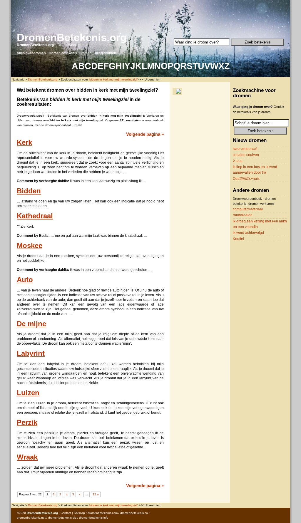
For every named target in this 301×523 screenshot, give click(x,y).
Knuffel (238, 239)
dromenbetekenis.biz (62, 517)
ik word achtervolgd (248, 233)
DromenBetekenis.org (72, 37)
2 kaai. (238, 161)
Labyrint (31, 353)
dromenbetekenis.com (103, 512)
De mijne (31, 324)
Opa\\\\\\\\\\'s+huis (246, 179)
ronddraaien (242, 215)
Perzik (27, 422)
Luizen (28, 393)
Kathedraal (35, 216)
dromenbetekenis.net (31, 517)
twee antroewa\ (245, 149)
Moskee (29, 245)
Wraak (27, 457)
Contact (66, 512)
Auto (25, 280)
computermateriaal (248, 209)
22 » (96, 494)
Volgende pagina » (145, 134)
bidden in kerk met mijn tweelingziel (113, 79)
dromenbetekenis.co (134, 512)
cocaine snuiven (246, 155)
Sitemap (79, 512)
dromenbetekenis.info (93, 517)
